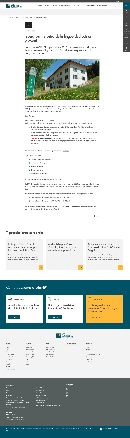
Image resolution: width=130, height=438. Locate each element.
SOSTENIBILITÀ (102, 5)
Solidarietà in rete (91, 362)
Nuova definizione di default (14, 398)
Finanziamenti (10, 354)
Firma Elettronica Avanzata (43, 393)
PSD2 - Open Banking (42, 398)
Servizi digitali (30, 357)
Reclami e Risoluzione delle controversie (19, 407)
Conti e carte (29, 347)
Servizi (8, 366)
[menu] (72, 5)
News (21, 17)
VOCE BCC (77, 5)
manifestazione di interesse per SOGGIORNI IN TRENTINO (51, 197)
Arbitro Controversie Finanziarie (19, 400)
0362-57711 (16, 415)
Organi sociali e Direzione (93, 354)
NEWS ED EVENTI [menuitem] (65, 5)
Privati (8, 344)
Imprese (28, 344)
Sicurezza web (40, 390)
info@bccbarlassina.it (17, 417)
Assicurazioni (10, 362)
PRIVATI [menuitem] (39, 5)
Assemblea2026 (50, 357)
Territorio (88, 352)
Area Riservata (50, 354)
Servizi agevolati (50, 349)
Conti (7, 349)
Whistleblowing (40, 400)
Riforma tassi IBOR (41, 395)
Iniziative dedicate (51, 352)
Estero (27, 364)
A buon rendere (10, 369)
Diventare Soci (50, 347)
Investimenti (9, 357)
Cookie (8, 393)
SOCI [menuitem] (55, 5)
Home (17, 17)
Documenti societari (91, 357)
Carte (7, 352)
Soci (47, 344)
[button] (126, 5)
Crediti (85, 428)
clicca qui (66, 151)
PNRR (27, 359)
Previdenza (9, 359)
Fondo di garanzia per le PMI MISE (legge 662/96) (17, 403)
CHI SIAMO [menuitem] (91, 5)
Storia (87, 347)
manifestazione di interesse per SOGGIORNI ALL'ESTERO (50, 201)
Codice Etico (89, 359)
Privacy (8, 390)
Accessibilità (39, 388)
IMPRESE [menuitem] (47, 5)
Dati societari (10, 388)
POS (27, 362)
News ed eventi (71, 344)
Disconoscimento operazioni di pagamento (48, 405)
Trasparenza (9, 395)
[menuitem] (117, 1)
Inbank (8, 364)
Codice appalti (40, 402)
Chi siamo (89, 344)
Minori (8, 347)
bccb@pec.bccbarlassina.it (16, 420)
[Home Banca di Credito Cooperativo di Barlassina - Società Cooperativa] (13, 5)
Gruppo (88, 349)
